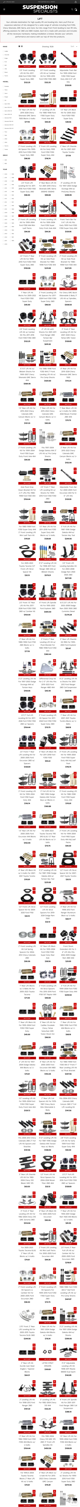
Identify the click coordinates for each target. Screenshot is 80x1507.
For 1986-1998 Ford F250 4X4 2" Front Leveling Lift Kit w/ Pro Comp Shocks (48, 373)
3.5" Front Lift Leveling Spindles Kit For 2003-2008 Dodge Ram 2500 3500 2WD (68, 569)
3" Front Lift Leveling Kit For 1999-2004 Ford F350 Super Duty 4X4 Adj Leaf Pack (68, 757)
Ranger (6, 97)
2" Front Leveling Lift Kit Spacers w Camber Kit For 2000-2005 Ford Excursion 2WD (27, 1293)
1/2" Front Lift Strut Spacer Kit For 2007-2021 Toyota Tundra (68, 873)
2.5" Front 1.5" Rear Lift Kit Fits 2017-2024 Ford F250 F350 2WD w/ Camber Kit (27, 607)
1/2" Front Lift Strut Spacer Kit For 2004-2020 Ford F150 (27, 909)
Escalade (7, 86)
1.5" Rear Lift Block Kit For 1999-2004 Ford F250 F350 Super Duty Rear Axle (47, 952)
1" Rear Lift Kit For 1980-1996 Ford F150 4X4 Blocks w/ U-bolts (68, 1027)
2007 (6, 219)
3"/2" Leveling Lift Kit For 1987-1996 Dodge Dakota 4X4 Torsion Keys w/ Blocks (47, 1142)
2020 (6, 174)
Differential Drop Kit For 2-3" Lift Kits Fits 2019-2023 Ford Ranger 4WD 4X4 (47, 683)
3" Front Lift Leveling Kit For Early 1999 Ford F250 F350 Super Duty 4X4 (47, 151)
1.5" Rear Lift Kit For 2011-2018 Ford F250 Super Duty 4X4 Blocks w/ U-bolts (47, 531)
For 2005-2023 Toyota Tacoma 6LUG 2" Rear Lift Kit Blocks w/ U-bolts (27, 1252)
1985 (13, 223)
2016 (6, 188)
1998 (13, 177)
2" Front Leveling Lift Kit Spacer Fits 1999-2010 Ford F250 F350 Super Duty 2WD (27, 151)
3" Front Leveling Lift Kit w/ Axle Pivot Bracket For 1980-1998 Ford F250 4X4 (47, 260)
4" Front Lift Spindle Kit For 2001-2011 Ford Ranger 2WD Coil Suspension (68, 1404)
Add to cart (27, 66)
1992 (13, 198)
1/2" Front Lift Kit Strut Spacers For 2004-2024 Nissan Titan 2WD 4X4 (47, 1179)
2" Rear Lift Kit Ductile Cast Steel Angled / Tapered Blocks (27, 1367)
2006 (6, 223)
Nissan (6, 72)
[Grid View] (19, 46)
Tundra (6, 149)
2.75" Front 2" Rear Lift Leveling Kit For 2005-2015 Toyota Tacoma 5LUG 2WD (27, 1331)
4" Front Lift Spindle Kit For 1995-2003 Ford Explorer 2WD (47, 605)
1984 (13, 226)
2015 (6, 191)
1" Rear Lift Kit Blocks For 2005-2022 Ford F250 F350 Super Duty (27, 297)
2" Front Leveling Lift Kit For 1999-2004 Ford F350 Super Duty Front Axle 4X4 (27, 452)
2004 (6, 230)
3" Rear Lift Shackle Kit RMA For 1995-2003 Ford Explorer (68, 642)
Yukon (6, 93)
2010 (6, 209)
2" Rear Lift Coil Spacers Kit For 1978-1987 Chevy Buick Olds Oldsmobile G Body (47, 1104)
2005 (6, 226)
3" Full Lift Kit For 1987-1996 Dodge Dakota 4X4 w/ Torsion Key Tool (68, 531)
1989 (13, 209)
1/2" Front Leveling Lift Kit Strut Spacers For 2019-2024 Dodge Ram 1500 (47, 912)
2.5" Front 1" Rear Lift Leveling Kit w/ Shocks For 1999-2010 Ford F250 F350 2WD (47, 493)
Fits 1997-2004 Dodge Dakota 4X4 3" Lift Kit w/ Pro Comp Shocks (47, 452)
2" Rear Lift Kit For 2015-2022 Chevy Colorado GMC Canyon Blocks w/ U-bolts (68, 453)
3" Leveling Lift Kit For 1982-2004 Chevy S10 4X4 (47, 1402)
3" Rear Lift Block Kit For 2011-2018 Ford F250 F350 (47, 754)
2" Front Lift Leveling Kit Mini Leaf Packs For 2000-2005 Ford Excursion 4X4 (47, 1252)
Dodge (6, 58)
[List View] (22, 46)
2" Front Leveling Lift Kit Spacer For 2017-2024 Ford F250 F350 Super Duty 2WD (47, 719)
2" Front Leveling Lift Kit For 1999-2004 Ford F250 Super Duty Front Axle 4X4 (47, 224)
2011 (6, 205)
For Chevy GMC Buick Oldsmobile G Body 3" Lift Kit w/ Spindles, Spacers (68, 297)
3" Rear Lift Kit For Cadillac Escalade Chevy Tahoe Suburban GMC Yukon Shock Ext (47, 1028)
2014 (6, 195)
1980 (13, 240)
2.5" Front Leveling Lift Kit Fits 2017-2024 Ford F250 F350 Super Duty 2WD (27, 75)
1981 (13, 237)
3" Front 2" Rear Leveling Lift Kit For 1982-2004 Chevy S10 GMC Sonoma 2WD (27, 1215)
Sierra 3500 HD (8, 114)
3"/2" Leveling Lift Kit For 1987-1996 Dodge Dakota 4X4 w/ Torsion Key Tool (47, 874)
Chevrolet (7, 55)
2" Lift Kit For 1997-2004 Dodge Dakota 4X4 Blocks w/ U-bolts (27, 1066)
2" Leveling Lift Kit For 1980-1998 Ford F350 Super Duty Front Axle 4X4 (48, 114)
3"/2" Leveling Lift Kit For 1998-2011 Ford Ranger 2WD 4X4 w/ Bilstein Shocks (47, 567)
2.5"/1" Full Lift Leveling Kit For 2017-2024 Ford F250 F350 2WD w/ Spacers (27, 719)
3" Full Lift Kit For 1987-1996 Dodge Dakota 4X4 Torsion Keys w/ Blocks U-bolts (48, 797)
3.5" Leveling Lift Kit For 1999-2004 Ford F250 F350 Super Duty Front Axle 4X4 (27, 1103)
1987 (13, 216)
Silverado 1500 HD (9, 121)
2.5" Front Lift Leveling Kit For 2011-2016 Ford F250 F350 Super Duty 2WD (27, 187)
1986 (13, 219)
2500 (6, 139)
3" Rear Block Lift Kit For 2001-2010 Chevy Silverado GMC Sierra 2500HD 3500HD (47, 187)
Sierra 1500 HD (8, 107)
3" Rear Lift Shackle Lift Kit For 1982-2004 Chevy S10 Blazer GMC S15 (27, 1179)
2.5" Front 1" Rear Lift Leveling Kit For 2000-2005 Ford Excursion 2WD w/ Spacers (27, 757)
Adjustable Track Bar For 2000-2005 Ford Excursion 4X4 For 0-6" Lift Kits (68, 491)
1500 (6, 135)
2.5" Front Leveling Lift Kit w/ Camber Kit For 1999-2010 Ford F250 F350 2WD (47, 75)
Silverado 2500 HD (9, 125)
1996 (13, 184)
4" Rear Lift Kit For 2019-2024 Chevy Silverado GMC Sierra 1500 (68, 373)
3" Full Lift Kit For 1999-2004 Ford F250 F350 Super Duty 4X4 (68, 988)
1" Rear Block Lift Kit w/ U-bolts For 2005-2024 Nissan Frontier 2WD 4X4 (68, 412)
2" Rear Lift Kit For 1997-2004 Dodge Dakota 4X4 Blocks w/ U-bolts (47, 1331)
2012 (6, 202)
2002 (6, 237)
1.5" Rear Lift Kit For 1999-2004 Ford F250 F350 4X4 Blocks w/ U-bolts (68, 1440)
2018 (6, 181)
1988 (13, 212)
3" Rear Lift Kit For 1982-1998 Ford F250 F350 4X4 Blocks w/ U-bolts (27, 1440)
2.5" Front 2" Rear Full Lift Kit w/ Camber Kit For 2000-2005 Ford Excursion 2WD (68, 1253)
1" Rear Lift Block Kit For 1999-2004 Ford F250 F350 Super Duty (27, 1027)
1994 (13, 191)
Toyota (6, 76)
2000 (6, 244)
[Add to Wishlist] (34, 55)
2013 (6, 198)
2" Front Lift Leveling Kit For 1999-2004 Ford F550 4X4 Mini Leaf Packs (27, 224)
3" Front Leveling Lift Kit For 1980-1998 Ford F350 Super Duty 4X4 (68, 795)
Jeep (6, 69)
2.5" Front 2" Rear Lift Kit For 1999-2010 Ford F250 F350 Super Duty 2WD (27, 260)
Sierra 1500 (7, 104)
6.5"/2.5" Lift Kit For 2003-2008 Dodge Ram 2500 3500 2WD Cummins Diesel (68, 607)
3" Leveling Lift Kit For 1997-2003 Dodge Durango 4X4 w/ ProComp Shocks (68, 187)
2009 (6, 212)
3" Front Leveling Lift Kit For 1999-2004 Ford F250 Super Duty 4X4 (27, 795)
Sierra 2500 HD (8, 111)
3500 (6, 142)
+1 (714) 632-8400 (10, 2)
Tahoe (6, 90)
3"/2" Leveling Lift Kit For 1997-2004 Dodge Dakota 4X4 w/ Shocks (68, 1331)
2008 (6, 216)
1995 (13, 188)
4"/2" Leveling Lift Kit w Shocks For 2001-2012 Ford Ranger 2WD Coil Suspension (68, 683)
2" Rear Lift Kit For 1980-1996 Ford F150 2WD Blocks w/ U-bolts (27, 643)
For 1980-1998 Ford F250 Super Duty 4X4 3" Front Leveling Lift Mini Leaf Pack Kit (27, 531)
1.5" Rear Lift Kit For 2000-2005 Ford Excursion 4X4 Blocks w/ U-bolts (27, 835)
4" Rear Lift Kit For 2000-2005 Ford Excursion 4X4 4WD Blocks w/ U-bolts (48, 1066)
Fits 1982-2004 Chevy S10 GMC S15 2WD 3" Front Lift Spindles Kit (48, 1440)
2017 (6, 184)
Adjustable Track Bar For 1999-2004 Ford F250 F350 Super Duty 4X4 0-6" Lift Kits (68, 76)
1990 (13, 205)
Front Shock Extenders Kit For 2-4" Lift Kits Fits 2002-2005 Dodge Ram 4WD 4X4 (68, 952)
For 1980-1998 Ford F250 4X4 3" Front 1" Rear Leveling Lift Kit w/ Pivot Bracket (68, 1066)
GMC (6, 65)
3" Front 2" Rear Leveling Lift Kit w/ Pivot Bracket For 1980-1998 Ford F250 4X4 (47, 645)
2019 (6, 177)
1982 (13, 233)
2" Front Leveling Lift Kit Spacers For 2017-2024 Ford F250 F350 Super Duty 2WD (47, 297)
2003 (6, 233)
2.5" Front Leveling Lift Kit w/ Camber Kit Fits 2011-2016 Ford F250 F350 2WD (27, 333)
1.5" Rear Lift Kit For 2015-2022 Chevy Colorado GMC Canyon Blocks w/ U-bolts (27, 414)
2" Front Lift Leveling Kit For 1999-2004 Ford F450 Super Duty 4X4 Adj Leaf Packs (68, 836)
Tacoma (6, 146)
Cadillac (6, 51)
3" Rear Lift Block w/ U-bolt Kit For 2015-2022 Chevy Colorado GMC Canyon (47, 1477)
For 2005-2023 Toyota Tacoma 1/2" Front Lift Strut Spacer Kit (27, 567)
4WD (6, 163)
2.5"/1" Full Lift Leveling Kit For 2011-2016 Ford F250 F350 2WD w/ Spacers (68, 1179)
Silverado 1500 (8, 118)
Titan (6, 132)
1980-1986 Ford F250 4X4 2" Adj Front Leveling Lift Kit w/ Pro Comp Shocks (68, 1291)
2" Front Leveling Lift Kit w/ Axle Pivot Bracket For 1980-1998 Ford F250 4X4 (68, 260)
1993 (13, 195)
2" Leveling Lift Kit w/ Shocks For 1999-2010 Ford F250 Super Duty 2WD (68, 1477)
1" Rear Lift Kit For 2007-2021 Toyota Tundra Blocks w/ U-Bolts (68, 719)
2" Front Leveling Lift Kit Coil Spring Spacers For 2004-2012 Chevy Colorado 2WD (27, 952)
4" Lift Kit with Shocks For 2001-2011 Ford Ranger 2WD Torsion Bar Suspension (47, 335)
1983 (13, 230)
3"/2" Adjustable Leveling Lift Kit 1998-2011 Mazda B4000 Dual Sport (68, 1367)
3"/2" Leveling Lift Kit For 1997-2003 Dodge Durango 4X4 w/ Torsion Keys (27, 683)
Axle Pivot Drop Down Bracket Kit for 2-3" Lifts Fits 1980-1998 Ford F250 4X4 (27, 491)
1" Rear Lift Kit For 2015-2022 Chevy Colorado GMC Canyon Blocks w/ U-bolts (47, 414)
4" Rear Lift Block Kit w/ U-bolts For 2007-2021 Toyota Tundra (27, 873)
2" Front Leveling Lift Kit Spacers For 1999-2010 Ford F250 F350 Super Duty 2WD (47, 1293)
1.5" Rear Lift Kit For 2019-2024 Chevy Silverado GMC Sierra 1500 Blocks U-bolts (27, 114)
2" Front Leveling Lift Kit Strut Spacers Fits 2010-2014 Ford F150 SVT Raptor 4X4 (47, 990)
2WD (6, 160)
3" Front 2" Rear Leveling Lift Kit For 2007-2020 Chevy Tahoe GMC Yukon (68, 333)
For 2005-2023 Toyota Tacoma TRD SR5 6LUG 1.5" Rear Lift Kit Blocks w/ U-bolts (47, 836)
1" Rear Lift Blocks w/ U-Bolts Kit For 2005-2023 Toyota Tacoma (27, 990)
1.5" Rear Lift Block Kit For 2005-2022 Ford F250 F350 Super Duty (68, 114)
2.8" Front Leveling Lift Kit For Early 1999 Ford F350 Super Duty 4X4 (68, 1142)
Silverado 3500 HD (9, 128)
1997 (13, 181)
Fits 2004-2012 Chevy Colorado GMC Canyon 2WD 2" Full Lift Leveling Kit (68, 1103)
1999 (13, 174)
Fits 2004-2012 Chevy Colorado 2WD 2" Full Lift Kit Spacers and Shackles (27, 1142)
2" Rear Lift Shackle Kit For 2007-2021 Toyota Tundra (68, 149)
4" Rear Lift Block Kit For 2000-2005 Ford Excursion (47, 1214)
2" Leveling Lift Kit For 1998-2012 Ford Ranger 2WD (27, 1402)
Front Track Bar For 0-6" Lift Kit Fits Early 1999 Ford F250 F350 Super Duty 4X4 (68, 224)
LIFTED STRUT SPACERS (47, 1364)
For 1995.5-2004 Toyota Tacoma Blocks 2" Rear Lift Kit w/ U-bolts (27, 1477)
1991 (13, 202)
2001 (6, 240)
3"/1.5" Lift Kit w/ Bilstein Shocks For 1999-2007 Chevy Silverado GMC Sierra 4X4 (27, 374)
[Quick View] (34, 52)
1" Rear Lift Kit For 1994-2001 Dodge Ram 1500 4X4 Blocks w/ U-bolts (68, 1215)
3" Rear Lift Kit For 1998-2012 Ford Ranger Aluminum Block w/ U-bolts (68, 911)
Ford (6, 62)
